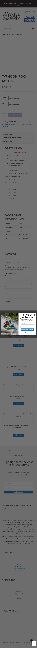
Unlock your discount (27, 329)
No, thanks (27, 332)
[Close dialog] (35, 315)
